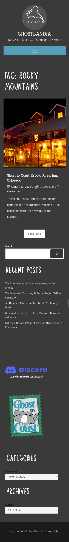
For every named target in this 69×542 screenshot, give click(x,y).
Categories (11, 471)
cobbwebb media (35, 531)
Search (9, 246)
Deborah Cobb (47, 187)
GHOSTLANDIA (34, 34)
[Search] (56, 253)
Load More (34, 233)
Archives (10, 504)
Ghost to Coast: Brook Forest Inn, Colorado (32, 177)
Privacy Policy (52, 531)
